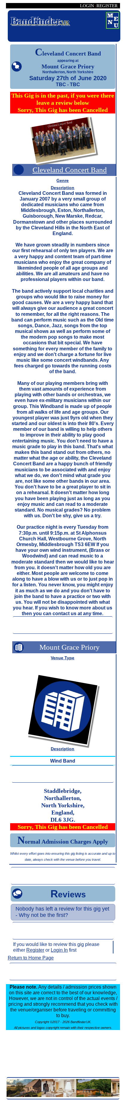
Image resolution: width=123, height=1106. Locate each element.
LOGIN (87, 5)
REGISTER (107, 5)
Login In (59, 950)
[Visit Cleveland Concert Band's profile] (62, 141)
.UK (40, 21)
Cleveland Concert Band (70, 170)
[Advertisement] (63, 625)
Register (35, 950)
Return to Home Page (31, 957)
